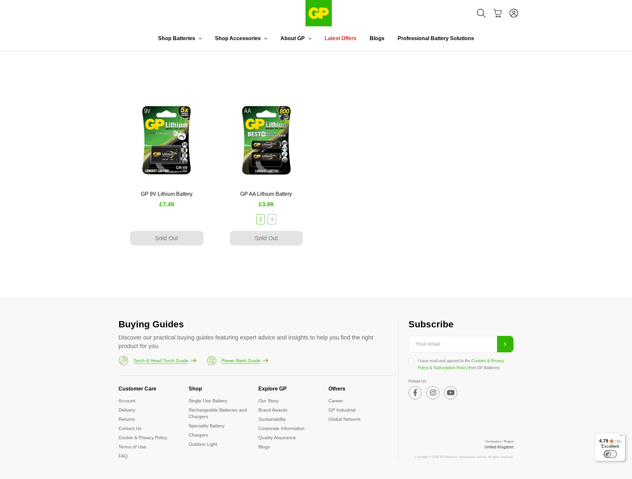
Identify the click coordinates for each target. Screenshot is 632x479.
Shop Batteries (176, 38)
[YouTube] (450, 392)
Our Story (268, 400)
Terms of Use (132, 446)
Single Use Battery (208, 400)
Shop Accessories (238, 38)
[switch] (610, 454)
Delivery (126, 410)
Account (126, 400)
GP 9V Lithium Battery (167, 194)
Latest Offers (340, 38)
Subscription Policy (450, 368)
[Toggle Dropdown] (200, 38)
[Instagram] (432, 392)
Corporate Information (281, 428)
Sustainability (272, 419)
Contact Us (130, 428)
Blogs (377, 38)
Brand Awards (272, 410)
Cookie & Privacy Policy (142, 437)
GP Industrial (342, 410)
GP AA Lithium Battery (266, 194)
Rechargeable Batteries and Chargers (218, 413)
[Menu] (621, 437)
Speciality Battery (206, 425)
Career (336, 400)
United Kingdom (499, 447)
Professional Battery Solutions (436, 38)
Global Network (344, 419)
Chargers (198, 435)
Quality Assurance (277, 437)
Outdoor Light (203, 444)
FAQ (123, 456)
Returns (126, 419)
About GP (292, 38)
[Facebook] (415, 392)
